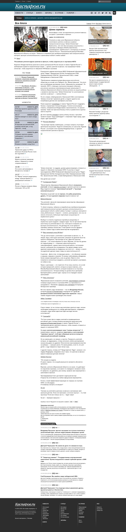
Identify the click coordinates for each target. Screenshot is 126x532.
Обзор (62, 510)
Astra (18, 58)
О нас (23, 1)
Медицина (82, 508)
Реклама (29, 518)
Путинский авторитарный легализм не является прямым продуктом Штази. (99, 143)
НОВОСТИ (19, 13)
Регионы (45, 512)
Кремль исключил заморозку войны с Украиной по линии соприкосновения (24, 161)
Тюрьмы (81, 513)
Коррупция (46, 513)
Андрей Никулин (46, 357)
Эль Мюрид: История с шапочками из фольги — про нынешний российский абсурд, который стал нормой (25, 88)
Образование (82, 507)
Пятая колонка (65, 517)
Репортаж (63, 508)
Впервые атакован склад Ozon (25, 144)
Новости (99, 507)
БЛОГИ (39, 13)
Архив (29, 1)
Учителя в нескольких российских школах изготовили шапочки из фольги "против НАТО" (26, 96)
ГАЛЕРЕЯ (70, 13)
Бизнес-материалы (20, 518)
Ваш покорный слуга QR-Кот (53, 232)
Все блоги (99, 23)
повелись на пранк (60, 187)
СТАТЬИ (29, 13)
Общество (45, 510)
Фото (80, 520)
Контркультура (65, 513)
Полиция (81, 512)
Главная (17, 1)
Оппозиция (46, 507)
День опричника (48, 277)
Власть (45, 508)
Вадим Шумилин (46, 199)
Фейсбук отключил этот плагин (54, 410)
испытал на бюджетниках (54, 291)
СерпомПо (46, 316)
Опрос (62, 512)
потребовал (56, 104)
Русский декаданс (49, 121)
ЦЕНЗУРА (40, 18)
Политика (99, 508)
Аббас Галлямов (46, 298)
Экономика (46, 515)
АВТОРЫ (48, 13)
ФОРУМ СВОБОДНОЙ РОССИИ (53, 18)
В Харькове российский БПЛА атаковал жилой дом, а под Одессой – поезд (24, 126)
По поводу (64, 515)
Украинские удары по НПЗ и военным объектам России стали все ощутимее (25, 151)
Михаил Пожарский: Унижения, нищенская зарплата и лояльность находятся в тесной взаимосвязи (26, 79)
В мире (45, 517)
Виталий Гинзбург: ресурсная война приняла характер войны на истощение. (99, 113)
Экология (45, 518)
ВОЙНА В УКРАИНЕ (30, 18)
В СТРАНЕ (59, 13)
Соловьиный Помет (49, 182)
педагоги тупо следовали (66, 284)
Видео (80, 522)
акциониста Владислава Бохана (51, 323)
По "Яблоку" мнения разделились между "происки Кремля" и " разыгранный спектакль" (26, 178)
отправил (55, 114)
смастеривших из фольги (77, 281)
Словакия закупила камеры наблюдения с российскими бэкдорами (24, 136)
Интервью (63, 507)
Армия (80, 510)
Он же (43, 388)
